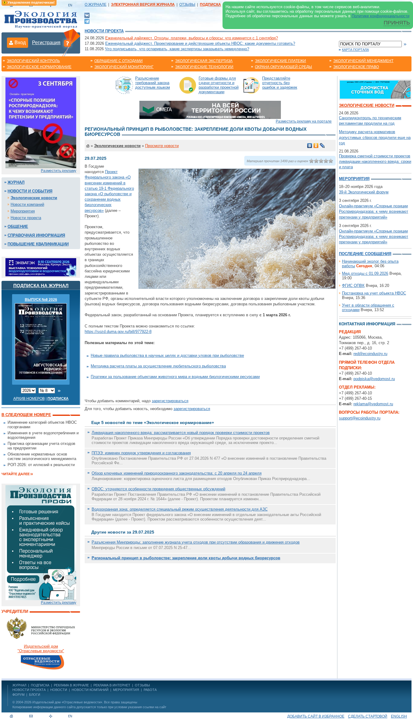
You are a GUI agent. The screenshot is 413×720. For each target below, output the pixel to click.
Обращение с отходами (118, 61)
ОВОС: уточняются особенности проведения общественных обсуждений (158, 489)
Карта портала (355, 49)
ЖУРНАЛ (19, 685)
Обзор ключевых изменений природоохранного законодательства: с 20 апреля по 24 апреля (177, 473)
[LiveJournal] (322, 146)
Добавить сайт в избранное (315, 716)
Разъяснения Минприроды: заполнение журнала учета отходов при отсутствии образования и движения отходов (196, 542)
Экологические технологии (204, 67)
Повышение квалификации (38, 244)
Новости (58, 690)
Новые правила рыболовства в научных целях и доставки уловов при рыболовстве (167, 355)
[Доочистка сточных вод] (375, 89)
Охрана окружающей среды (283, 67)
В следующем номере (26, 415)
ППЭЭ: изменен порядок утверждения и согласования (141, 453)
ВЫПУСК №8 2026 (41, 300)
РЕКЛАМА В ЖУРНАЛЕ (71, 685)
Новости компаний (27, 204)
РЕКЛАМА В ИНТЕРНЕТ (111, 685)
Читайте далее (16, 474)
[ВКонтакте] (87, 15)
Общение (18, 226)
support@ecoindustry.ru (359, 418)
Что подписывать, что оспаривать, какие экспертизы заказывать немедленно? (177, 49)
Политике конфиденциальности (380, 16)
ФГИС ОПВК (353, 285)
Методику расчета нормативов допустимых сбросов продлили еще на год (375, 137)
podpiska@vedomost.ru (374, 378)
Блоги (34, 694)
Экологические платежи (280, 61)
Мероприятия (23, 211)
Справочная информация (36, 235)
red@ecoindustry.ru (370, 353)
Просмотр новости (162, 145)
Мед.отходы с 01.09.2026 (365, 273)
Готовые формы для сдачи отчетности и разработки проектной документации (219, 85)
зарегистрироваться (170, 401)
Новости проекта (104, 31)
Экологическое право (356, 67)
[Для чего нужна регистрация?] (67, 42)
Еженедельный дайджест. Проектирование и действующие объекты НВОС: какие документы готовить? (200, 43)
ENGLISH (399, 716)
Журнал (16, 182)
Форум (18, 694)
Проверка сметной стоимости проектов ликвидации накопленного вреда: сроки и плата (375, 161)
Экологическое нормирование (39, 67)
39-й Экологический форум (364, 192)
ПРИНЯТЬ (397, 23)
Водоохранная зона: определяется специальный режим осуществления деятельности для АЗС (180, 509)
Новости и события (30, 191)
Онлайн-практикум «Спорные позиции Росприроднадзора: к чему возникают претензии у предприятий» (373, 211)
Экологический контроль (33, 61)
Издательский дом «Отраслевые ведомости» (67, 702)
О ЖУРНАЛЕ (95, 4)
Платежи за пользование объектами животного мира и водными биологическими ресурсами (175, 376)
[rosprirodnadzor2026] (40, 122)
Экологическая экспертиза (204, 61)
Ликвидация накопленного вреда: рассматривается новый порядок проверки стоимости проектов (181, 432)
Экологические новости (34, 198)
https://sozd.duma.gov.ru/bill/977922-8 (118, 331)
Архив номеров (29, 398)
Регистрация (46, 42)
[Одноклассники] (316, 146)
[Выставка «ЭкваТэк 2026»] (40, 267)
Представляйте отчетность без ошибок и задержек (279, 83)
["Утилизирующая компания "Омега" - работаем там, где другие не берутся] (210, 109)
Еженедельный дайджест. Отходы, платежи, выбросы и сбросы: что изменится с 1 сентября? (191, 38)
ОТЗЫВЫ (187, 4)
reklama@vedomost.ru (373, 404)
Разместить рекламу (58, 171)
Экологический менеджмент (363, 61)
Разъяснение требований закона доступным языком (152, 83)
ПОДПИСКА (40, 685)
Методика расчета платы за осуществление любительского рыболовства (158, 366)
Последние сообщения (365, 254)
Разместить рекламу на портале (304, 121)
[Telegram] (86, 20)
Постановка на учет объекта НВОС (374, 293)
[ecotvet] (40, 542)
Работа (150, 690)
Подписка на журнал (41, 285)
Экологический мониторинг (124, 67)
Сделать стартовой (367, 716)
